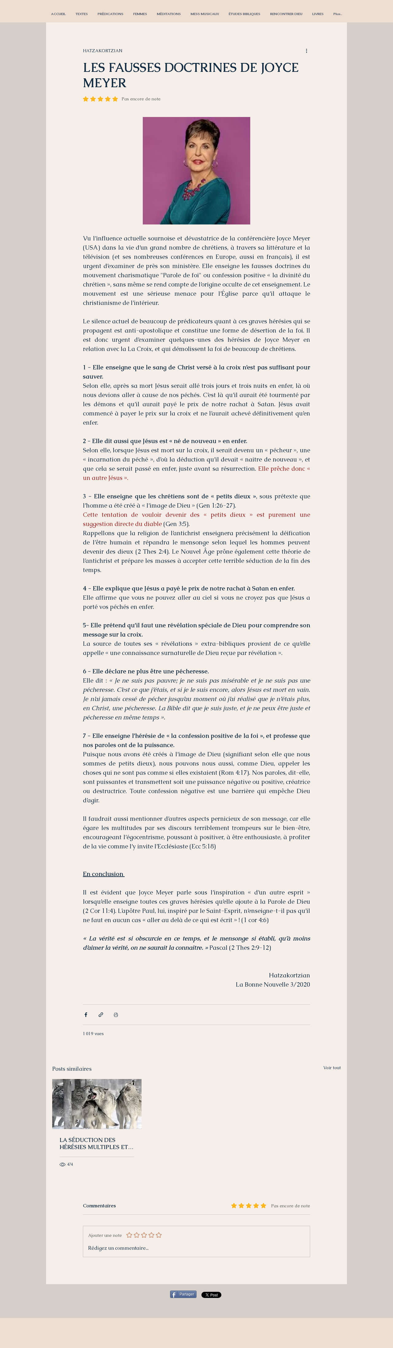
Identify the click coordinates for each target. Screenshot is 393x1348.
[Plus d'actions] (306, 50)
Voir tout (332, 1067)
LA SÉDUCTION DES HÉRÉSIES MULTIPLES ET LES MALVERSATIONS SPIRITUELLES (94, 1143)
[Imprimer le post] (116, 1015)
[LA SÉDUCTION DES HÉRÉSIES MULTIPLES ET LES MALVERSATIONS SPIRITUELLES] (97, 1104)
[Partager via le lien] (101, 1015)
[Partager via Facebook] (86, 1015)
